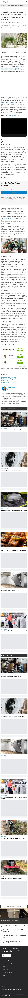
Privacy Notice (18, 197)
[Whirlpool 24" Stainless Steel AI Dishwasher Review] (14, 916)
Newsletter (24, 52)
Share (4, 52)
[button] (1, 2)
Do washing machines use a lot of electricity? (12, 941)
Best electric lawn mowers (8, 377)
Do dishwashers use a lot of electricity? (14, 925)
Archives (3, 975)
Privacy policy (4, 966)
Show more (22, 366)
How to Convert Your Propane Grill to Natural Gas (13, 930)
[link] (5, 349)
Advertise (4, 978)
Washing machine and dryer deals (15, 5)
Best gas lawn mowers (15, 115)
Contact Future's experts (7, 963)
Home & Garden (5, 8)
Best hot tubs (5, 380)
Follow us (17, 52)
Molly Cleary (5, 22)
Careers (3, 986)
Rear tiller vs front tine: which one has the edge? (14, 936)
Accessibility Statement (7, 972)
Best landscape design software (10, 379)
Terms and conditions (6, 960)
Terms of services (16, 195)
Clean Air (6, 218)
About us (3, 981)
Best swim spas (5, 382)
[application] (14, 126)
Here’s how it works (9, 30)
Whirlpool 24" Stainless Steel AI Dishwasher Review (11, 920)
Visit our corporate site (7, 951)
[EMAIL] (8, 389)
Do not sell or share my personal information (11, 989)
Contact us (4, 983)
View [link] (20, 350)
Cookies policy (5, 969)
